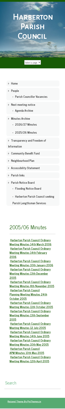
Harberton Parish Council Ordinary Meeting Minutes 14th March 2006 (30, 242)
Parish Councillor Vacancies (31, 96)
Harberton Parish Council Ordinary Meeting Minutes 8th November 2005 (32, 284)
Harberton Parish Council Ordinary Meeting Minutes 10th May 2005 (30, 342)
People (15, 90)
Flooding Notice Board (28, 188)
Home (14, 83)
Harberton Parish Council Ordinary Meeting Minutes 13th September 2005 (30, 315)
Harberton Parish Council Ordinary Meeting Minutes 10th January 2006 (31, 263)
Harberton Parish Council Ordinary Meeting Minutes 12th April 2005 (30, 359)
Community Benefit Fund (25, 153)
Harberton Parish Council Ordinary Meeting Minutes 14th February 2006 (30, 252)
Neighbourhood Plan (22, 160)
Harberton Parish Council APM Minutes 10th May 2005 (27, 350)
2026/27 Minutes (26, 124)
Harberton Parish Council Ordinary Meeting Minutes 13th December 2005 (30, 273)
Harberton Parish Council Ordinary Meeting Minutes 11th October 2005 (31, 304)
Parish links (18, 175)
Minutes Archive (20, 118)
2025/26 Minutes (26, 132)
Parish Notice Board (22, 182)
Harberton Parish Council (33, 26)
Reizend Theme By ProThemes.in (24, 401)
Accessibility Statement (25, 168)
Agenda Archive (24, 110)
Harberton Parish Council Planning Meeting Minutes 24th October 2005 (28, 294)
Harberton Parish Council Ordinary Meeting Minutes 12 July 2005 (30, 325)
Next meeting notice (23, 104)
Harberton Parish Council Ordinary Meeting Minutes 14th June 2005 (30, 334)
